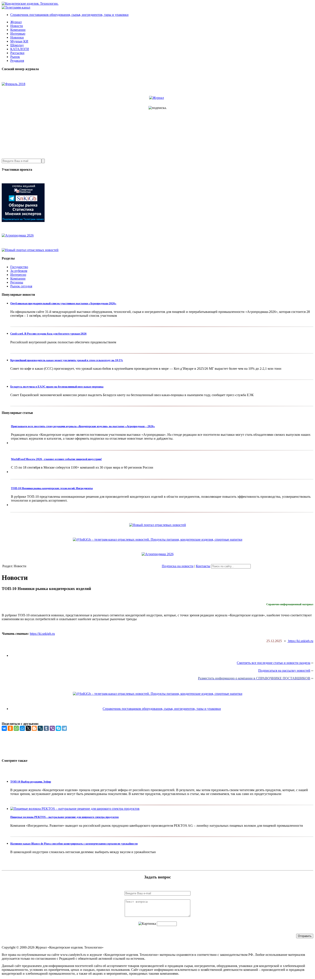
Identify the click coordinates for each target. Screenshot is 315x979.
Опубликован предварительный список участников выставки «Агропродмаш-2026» (63, 303)
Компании (18, 30)
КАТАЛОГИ (19, 49)
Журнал (16, 22)
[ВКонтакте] (4, 728)
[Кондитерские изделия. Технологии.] (30, 3)
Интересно (18, 274)
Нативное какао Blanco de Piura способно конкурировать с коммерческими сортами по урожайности (74, 843)
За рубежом (18, 271)
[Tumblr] (46, 728)
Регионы (16, 282)
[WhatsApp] (16, 728)
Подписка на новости (178, 566)
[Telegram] (64, 728)
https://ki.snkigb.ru (42, 633)
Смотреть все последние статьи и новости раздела (273, 663)
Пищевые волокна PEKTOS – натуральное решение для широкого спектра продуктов (64, 817)
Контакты (203, 566)
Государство (19, 267)
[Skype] (58, 728)
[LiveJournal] (40, 728)
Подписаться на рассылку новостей (284, 670)
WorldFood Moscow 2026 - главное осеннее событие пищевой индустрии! (56, 459)
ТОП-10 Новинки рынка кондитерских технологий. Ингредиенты (52, 488)
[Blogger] (34, 728)
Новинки (17, 37)
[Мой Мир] (22, 728)
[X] (28, 728)
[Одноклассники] (10, 728)
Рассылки (17, 53)
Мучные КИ (19, 41)
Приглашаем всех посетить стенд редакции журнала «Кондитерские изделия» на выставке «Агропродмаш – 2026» (83, 426)
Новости (16, 26)
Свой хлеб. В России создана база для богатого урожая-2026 (48, 333)
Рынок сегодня (21, 286)
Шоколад (17, 45)
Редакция (17, 60)
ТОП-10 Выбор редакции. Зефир (30, 781)
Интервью (17, 33)
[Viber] (52, 728)
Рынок (15, 57)
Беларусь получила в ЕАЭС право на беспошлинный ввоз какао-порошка (57, 386)
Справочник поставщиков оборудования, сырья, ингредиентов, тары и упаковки (69, 15)
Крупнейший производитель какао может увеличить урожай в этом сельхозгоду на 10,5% (66, 360)
